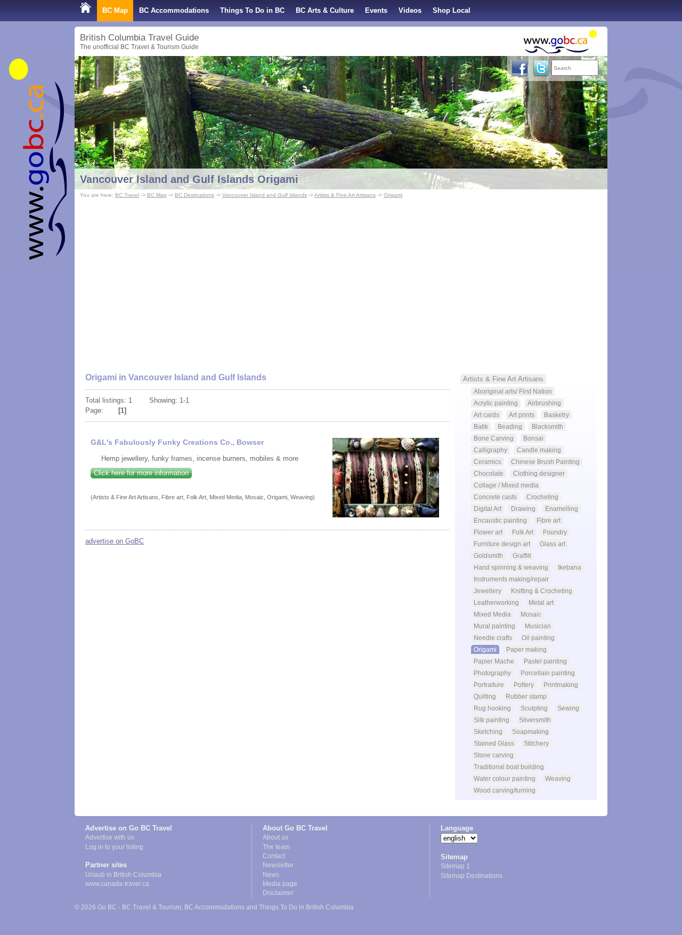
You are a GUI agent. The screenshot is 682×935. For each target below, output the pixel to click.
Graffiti (522, 555)
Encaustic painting (500, 520)
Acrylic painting (496, 402)
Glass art (552, 543)
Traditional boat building (509, 766)
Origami (393, 195)
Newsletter (278, 865)
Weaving (558, 778)
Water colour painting (504, 778)
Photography (492, 672)
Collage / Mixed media (506, 485)
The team (276, 847)
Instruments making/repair (511, 579)
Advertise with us (109, 837)
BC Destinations (194, 195)
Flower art (488, 532)
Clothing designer (539, 473)
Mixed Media (492, 614)
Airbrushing (544, 402)
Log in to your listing (114, 847)
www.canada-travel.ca (117, 884)
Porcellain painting (548, 672)
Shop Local (451, 10)
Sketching (488, 731)
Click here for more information (141, 473)
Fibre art (549, 520)
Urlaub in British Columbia (123, 875)
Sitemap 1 (455, 866)
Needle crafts (493, 637)
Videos (410, 10)
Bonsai (533, 438)
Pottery (524, 684)
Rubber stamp (526, 696)
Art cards (486, 414)
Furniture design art (502, 543)
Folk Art (522, 532)
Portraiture (489, 684)
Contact (274, 856)
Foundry (555, 532)
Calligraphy (490, 449)
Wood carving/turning (504, 790)
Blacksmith (547, 426)
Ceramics (487, 461)
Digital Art (487, 508)
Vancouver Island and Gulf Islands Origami (189, 179)
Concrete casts (495, 496)
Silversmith (535, 719)
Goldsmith (488, 555)
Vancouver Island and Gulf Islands (264, 195)
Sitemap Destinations (471, 876)
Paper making (526, 649)
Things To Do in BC (252, 10)
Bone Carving (494, 438)
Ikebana (569, 567)
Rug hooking (492, 708)
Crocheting (542, 496)
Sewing (568, 708)
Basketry (556, 414)
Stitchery (536, 743)
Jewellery (487, 590)
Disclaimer (278, 893)
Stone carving (494, 755)
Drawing (523, 508)
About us (275, 837)
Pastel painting (545, 661)
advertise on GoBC (114, 541)
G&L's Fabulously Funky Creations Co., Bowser (177, 442)
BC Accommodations (174, 10)
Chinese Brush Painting (545, 461)
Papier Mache (494, 661)
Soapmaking (530, 731)
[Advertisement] (341, 280)
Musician (538, 625)
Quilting (485, 696)
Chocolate (489, 473)
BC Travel (127, 195)
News (271, 875)
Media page (280, 884)
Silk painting (491, 719)
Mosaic (531, 614)
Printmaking (560, 684)
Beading (510, 426)
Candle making (539, 449)
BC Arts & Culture (325, 10)
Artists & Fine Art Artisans (345, 195)
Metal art (541, 602)
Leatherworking (496, 602)
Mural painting (494, 625)
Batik (481, 426)
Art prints (521, 414)
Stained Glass (494, 743)
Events (376, 10)
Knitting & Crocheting (541, 590)
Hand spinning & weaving (511, 567)
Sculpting (534, 708)
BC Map (115, 10)
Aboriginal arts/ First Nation (513, 391)
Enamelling (561, 508)
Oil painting (538, 637)
